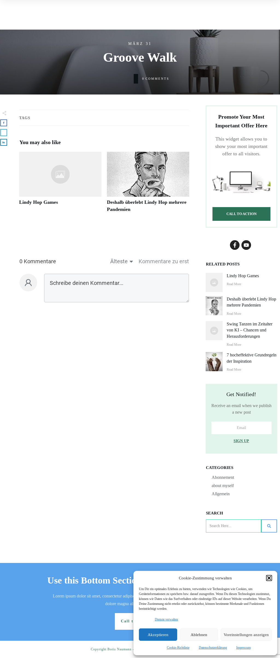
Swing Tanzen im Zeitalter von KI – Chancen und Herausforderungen (249, 330)
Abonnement (223, 477)
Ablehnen (199, 635)
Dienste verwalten (166, 619)
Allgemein (221, 493)
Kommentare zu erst (164, 261)
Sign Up (241, 441)
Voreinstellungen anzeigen (246, 635)
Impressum (243, 648)
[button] (269, 578)
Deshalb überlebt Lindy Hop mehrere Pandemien (148, 185)
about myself (223, 485)
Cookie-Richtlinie (178, 648)
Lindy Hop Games (60, 185)
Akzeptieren (158, 635)
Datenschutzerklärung (213, 648)
